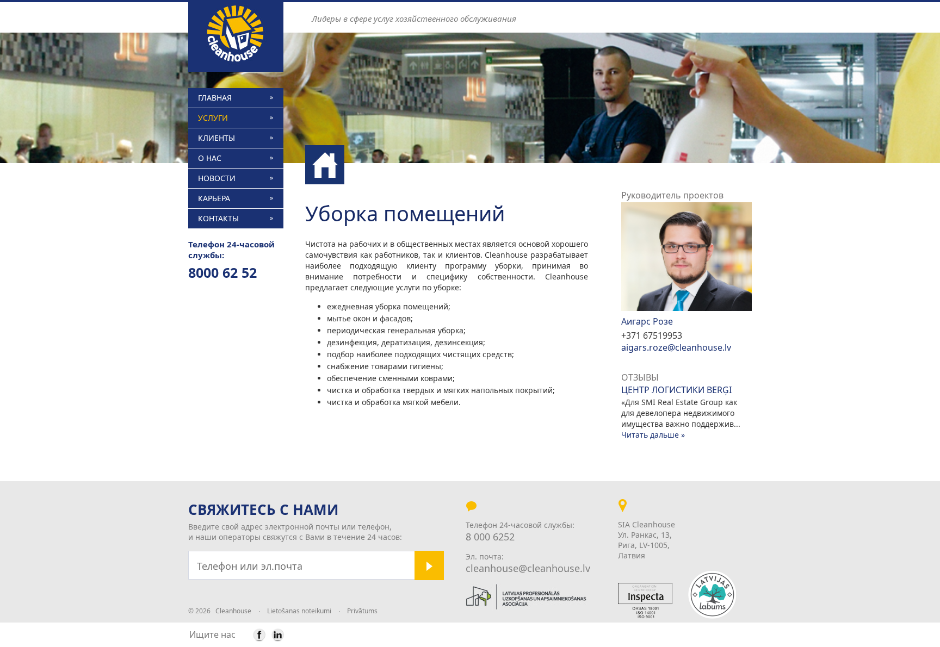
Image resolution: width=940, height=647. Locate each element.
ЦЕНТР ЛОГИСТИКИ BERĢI (676, 390)
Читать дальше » (653, 435)
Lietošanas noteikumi (299, 610)
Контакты (218, 218)
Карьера (214, 198)
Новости (217, 178)
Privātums (362, 610)
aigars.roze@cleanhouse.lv (676, 347)
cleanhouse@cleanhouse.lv (528, 568)
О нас (209, 158)
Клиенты (216, 138)
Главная (215, 97)
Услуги (213, 118)
